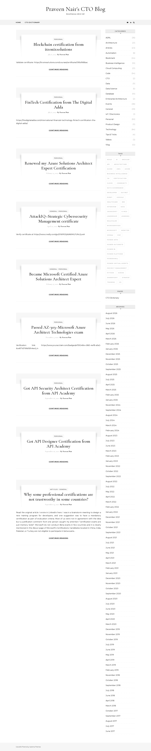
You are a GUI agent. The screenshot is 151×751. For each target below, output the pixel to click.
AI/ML (108, 38)
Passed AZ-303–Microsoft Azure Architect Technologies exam (58, 330)
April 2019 (110, 660)
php (119, 235)
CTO (108, 78)
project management (117, 268)
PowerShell (112, 258)
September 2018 (113, 685)
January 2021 (111, 573)
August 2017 (111, 721)
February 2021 (112, 568)
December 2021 (113, 517)
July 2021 (110, 543)
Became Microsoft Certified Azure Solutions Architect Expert (58, 277)
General (53, 211)
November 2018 (113, 675)
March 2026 (111, 339)
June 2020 (110, 609)
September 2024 (113, 410)
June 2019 (110, 650)
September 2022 (113, 476)
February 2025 (112, 395)
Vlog (108, 145)
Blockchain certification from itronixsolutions (58, 47)
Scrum (121, 273)
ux (120, 282)
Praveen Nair (64, 54)
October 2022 (112, 471)
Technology (111, 129)
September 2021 (113, 532)
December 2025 (113, 354)
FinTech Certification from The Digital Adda (58, 105)
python (110, 273)
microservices (114, 225)
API (108, 164)
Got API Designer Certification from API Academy (58, 444)
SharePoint (112, 277)
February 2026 (112, 344)
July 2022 (110, 487)
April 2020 (110, 619)
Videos (108, 140)
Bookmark (110, 58)
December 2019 (113, 629)
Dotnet (124, 192)
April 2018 (110, 701)
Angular (126, 159)
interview (111, 207)
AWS (119, 169)
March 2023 (111, 451)
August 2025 (111, 374)
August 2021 (111, 537)
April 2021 (110, 558)
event (110, 197)
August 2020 (111, 599)
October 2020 (112, 588)
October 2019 (112, 639)
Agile (109, 159)
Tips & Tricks (111, 135)
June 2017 (110, 731)
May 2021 (110, 553)
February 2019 (112, 670)
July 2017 (110, 726)
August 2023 (111, 436)
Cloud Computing (114, 68)
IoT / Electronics (113, 114)
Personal (58, 39)
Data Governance (115, 188)
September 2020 (113, 594)
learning (125, 216)
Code (108, 73)
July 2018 (110, 690)
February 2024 (112, 430)
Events (109, 104)
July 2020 (110, 604)
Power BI (111, 249)
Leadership (112, 216)
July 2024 (110, 420)
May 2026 (110, 329)
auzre (110, 169)
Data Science (111, 89)
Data (108, 84)
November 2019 (113, 634)
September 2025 (113, 369)
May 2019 (110, 655)
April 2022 (110, 497)
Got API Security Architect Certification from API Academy (58, 391)
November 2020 (113, 583)
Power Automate (115, 244)
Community (122, 183)
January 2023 (112, 461)
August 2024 (112, 415)
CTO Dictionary (32, 22)
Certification (120, 178)
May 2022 (110, 492)
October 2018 (112, 680)
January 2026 (112, 349)
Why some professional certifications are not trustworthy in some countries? (58, 497)
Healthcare (112, 202)
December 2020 (113, 578)
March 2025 (111, 390)
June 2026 (110, 323)
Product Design (113, 124)
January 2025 (112, 400)
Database (110, 94)
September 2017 (113, 716)
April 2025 (110, 385)
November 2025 (113, 359)
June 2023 (110, 446)
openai (110, 235)
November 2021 (113, 522)
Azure (127, 169)
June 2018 (110, 695)
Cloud (110, 183)
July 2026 (110, 318)
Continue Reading (58, 69)
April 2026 (110, 334)
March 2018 (111, 706)
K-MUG (124, 211)
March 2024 (111, 425)
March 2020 (111, 624)
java (123, 207)
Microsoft (112, 230)
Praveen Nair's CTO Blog (75, 9)
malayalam (112, 221)
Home (18, 22)
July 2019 (110, 645)
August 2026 (111, 313)
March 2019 (111, 665)
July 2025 (110, 379)
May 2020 (110, 614)
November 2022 (113, 466)
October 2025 (112, 364)
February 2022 (112, 507)
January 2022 (112, 512)
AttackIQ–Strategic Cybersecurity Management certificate (58, 219)
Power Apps (112, 240)
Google (120, 197)
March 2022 (111, 502)
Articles (54, 489)
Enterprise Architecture (116, 99)
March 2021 (111, 563)
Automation (111, 53)
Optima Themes (35, 747)
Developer (112, 192)
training (111, 282)
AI (117, 159)
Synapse (126, 277)
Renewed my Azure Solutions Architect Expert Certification (58, 166)
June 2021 (110, 548)
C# (108, 178)
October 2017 (112, 711)
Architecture (111, 43)
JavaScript (112, 211)
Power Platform (115, 254)
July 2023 (110, 441)
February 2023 (112, 456)
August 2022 (111, 481)
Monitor (125, 230)
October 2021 (112, 527)
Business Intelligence (115, 63)
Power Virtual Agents (117, 263)
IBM (123, 202)
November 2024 (113, 405)
